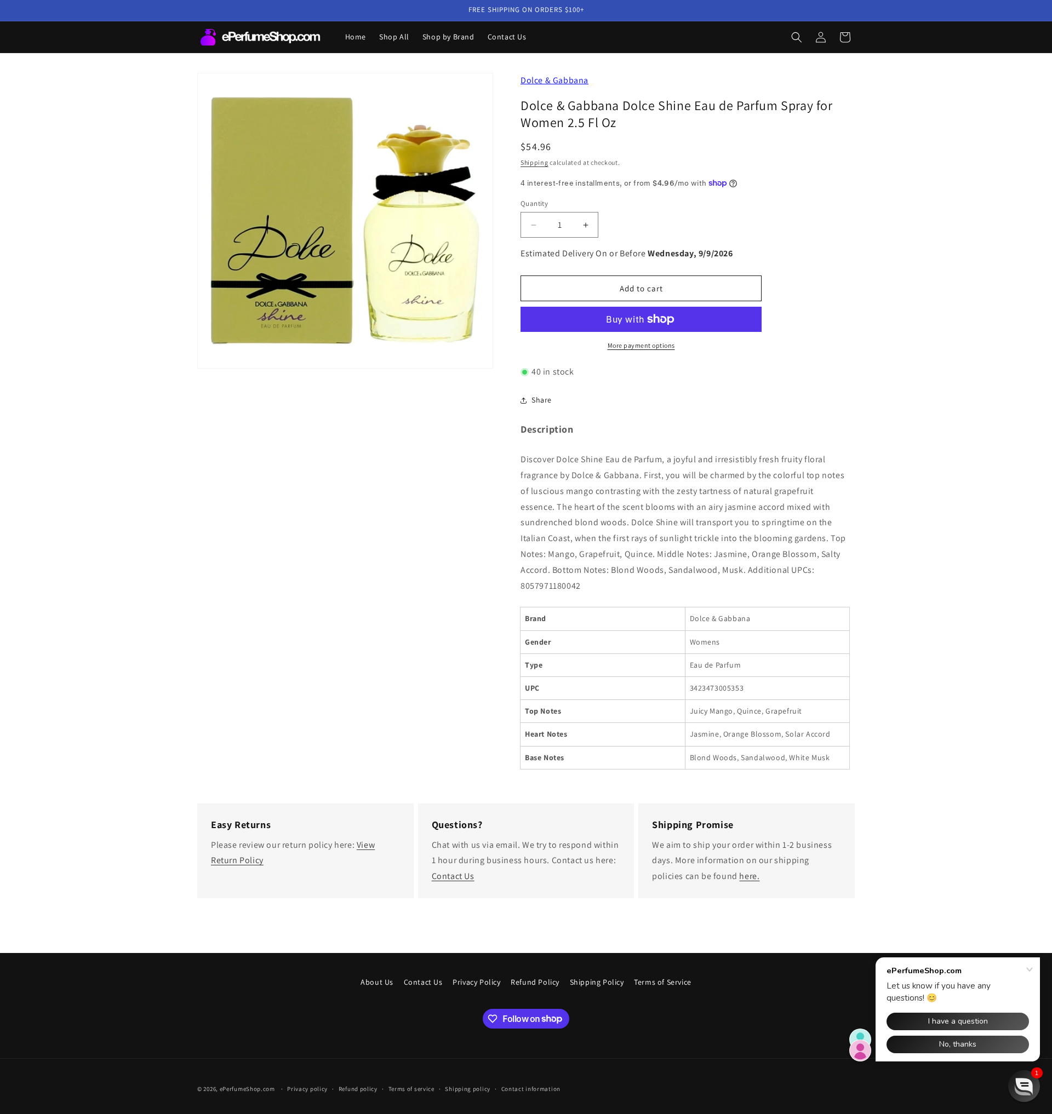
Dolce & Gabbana (554, 80)
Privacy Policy (476, 982)
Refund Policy (535, 982)
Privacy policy (307, 1088)
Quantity (534, 203)
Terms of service (411, 1088)
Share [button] (541, 400)
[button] (797, 37)
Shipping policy (467, 1088)
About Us (377, 982)
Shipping (534, 162)
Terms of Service (662, 982)
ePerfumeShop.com (247, 1089)
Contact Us (453, 876)
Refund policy (358, 1088)
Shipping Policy (597, 982)
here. (749, 876)
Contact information (531, 1088)
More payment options (641, 345)
